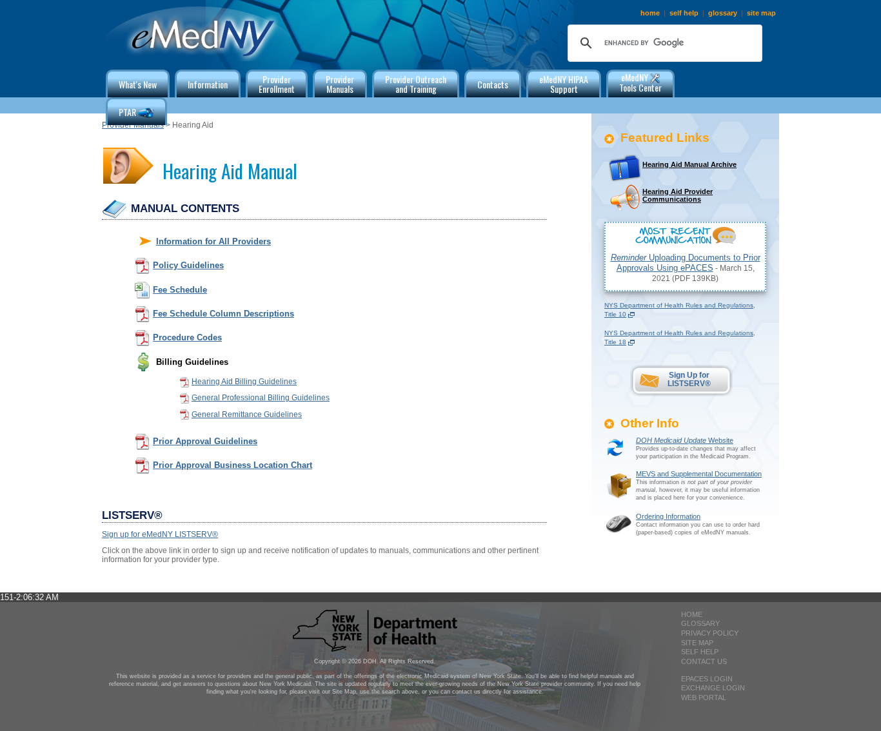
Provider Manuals (133, 125)
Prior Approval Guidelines (205, 441)
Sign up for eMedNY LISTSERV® (160, 534)
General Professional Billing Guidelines (261, 397)
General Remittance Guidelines (247, 414)
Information (208, 84)
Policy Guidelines (188, 265)
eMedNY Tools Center (640, 82)
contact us (704, 661)
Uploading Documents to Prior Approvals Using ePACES (685, 263)
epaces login (707, 679)
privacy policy (709, 633)
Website (684, 440)
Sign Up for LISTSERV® (689, 379)
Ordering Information (668, 516)
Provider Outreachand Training (415, 83)
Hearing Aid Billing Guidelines (244, 381)
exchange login (713, 688)
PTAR (128, 112)
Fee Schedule (180, 290)
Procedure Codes (187, 337)
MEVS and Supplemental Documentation (699, 474)
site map (761, 13)
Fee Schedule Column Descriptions (223, 313)
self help (683, 13)
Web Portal (703, 697)
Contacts (492, 84)
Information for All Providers (213, 241)
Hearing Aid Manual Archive (689, 164)
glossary (722, 13)
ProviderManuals (340, 83)
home (650, 13)
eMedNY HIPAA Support (563, 83)
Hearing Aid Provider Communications (677, 195)
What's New (138, 84)
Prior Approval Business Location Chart (232, 465)
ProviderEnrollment (277, 83)
